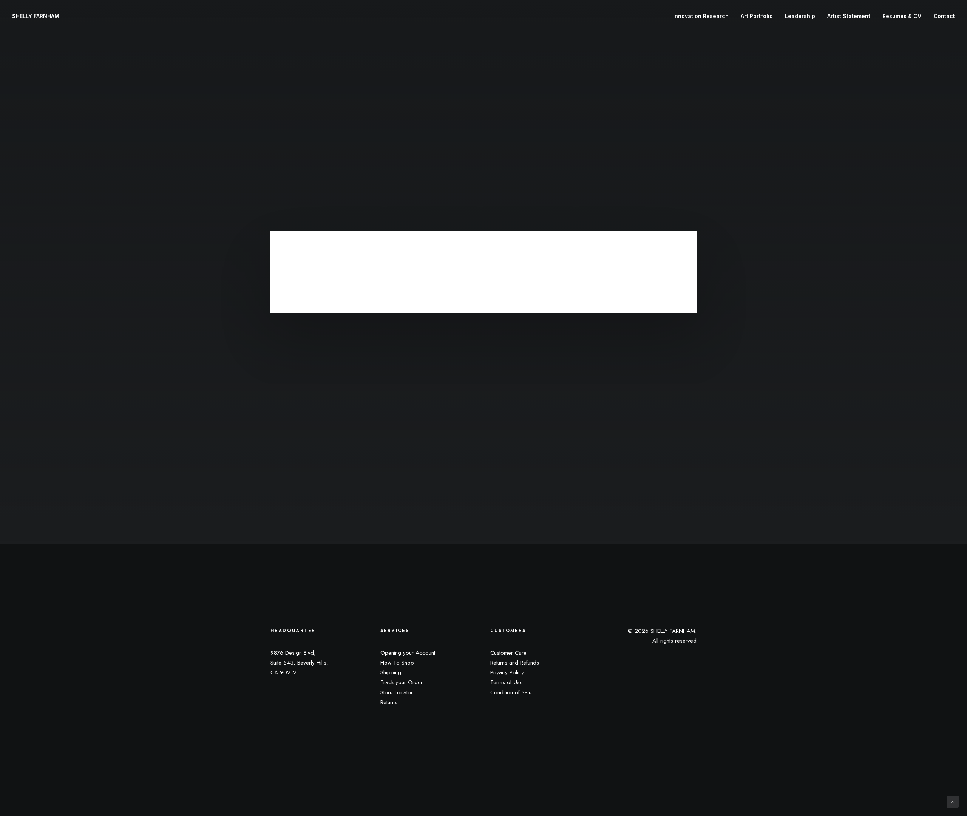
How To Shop (397, 662)
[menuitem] (703, 16)
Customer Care (508, 653)
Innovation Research (701, 16)
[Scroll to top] (953, 801)
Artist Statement (848, 16)
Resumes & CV (901, 16)
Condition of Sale (511, 692)
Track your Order (401, 682)
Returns (388, 702)
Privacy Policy (507, 672)
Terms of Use (506, 682)
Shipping (390, 672)
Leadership (800, 16)
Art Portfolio (757, 16)
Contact (944, 16)
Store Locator (396, 692)
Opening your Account (407, 653)
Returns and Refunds (514, 662)
